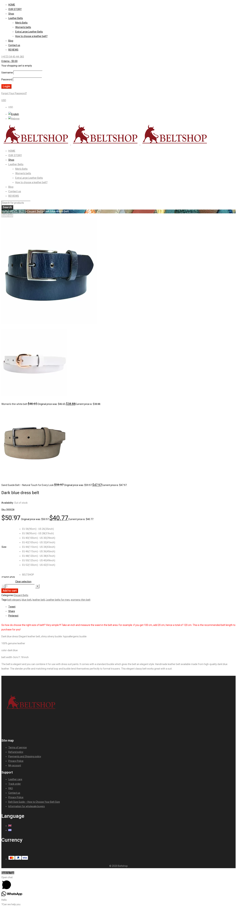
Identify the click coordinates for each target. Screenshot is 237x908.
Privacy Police (15, 761)
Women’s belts (23, 27)
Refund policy (15, 752)
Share (11, 611)
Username (7, 72)
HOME (11, 4)
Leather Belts (15, 18)
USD (3, 100)
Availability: (7, 502)
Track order (14, 783)
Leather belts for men (58, 599)
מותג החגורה (8, 576)
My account (14, 765)
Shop (11, 13)
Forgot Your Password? (14, 93)
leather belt (38, 599)
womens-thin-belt (80, 599)
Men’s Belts (21, 22)
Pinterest (13, 615)
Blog (10, 40)
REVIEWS (13, 49)
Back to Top (7, 872)
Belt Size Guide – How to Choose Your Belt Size (34, 801)
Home (5, 211)
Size (4, 547)
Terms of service (17, 747)
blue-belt (26, 599)
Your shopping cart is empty (16, 65)
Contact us (14, 45)
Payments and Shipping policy (24, 756)
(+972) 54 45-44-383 (12, 56)
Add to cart (10, 590)
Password (6, 79)
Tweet (11, 606)
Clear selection (23, 581)
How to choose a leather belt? (31, 36)
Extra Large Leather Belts (29, 31)
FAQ (10, 788)
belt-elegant (14, 599)
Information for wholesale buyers (26, 806)
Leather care (15, 779)
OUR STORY (15, 9)
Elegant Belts (35, 211)
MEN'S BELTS (18, 211)
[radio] (38, 529)
